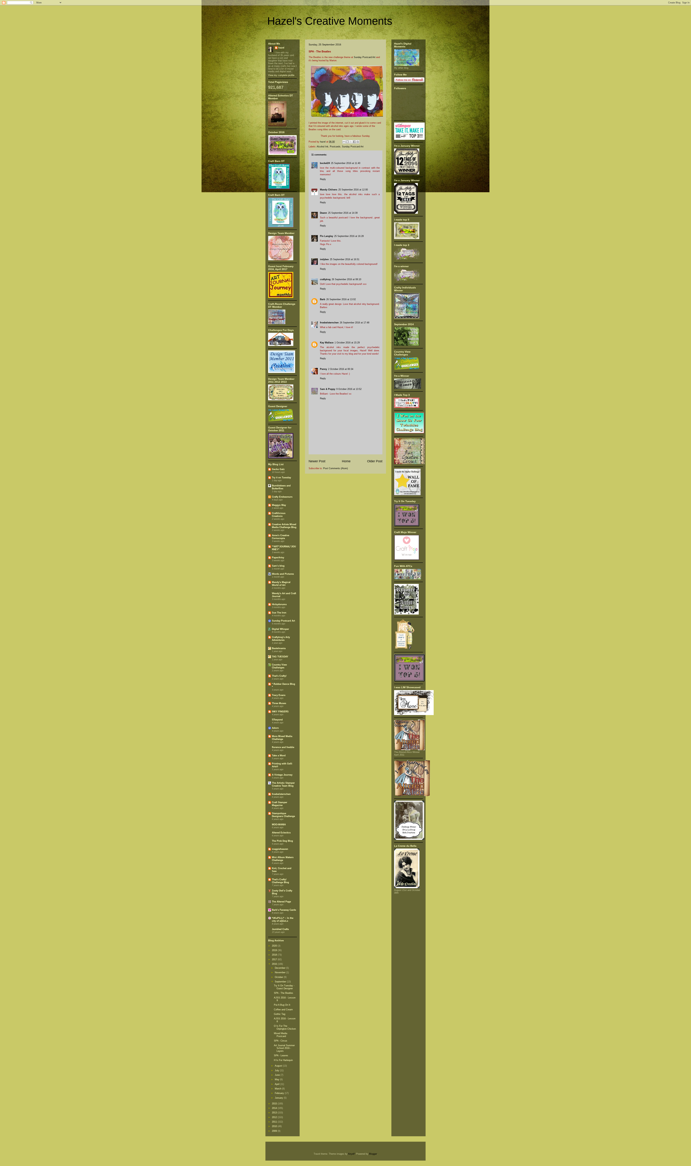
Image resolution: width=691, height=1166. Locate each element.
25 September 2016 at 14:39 (343, 213)
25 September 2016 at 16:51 (344, 259)
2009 (275, 1131)
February (280, 1093)
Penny (323, 369)
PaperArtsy (278, 557)
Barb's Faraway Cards (284, 910)
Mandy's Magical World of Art (281, 583)
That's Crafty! (279, 676)
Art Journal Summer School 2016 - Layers (284, 1048)
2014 (275, 1108)
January (279, 1097)
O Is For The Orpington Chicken (285, 1027)
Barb (322, 299)
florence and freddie (283, 747)
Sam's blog (278, 565)
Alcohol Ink (322, 146)
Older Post (374, 461)
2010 (275, 1126)
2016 (275, 964)
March (278, 1088)
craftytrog (325, 279)
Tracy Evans (278, 695)
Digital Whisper (280, 629)
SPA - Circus (280, 1040)
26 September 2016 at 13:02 (341, 299)
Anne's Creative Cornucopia (280, 537)
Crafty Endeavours (282, 496)
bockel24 (325, 163)
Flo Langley (326, 236)
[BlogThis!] (347, 142)
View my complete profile (281, 75)
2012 (275, 1117)
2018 (275, 954)
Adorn (275, 728)
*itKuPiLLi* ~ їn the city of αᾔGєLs (282, 919)
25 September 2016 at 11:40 (345, 163)
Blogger (373, 1153)
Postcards (335, 146)
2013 (275, 1112)
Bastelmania (279, 648)
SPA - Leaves (281, 1055)
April (277, 1084)
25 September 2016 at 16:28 (349, 236)
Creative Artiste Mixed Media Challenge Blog (284, 526)
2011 (275, 1121)
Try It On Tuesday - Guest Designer (284, 987)
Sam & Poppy (327, 389)
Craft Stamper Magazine (279, 804)
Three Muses (279, 703)
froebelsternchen (329, 322)
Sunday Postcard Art (364, 57)
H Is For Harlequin (283, 1060)
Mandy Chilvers (328, 189)
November (280, 972)
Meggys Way (279, 505)
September (281, 981)
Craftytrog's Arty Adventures (281, 638)
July (277, 1070)
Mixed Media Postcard (280, 1035)
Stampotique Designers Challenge (283, 815)
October (279, 977)
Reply (323, 179)
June (278, 1075)
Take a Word (279, 755)
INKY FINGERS (280, 711)
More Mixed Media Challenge (282, 737)
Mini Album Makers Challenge (282, 859)
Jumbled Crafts (280, 929)
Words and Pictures (283, 574)
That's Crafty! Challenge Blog (280, 881)
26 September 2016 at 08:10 (346, 279)
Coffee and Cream (283, 1009)
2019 (275, 950)
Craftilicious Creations (278, 514)
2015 (275, 1103)
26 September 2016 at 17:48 (354, 322)
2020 (275, 945)
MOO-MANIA (279, 824)
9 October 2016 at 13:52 (349, 389)
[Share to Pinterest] (358, 142)
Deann (323, 213)
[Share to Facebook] (354, 142)
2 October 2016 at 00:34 (340, 369)
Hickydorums (279, 604)
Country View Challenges (279, 666)
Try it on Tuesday (281, 477)
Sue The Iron (279, 612)
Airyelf (351, 1153)
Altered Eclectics (281, 832)
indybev (324, 259)
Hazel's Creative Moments (329, 21)
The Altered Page (281, 901)
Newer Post (317, 461)
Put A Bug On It (282, 1004)
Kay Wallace (326, 342)
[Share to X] (351, 142)
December (280, 968)
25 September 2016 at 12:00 (353, 189)
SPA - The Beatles (283, 993)
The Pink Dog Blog (282, 841)
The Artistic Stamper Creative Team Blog (283, 784)
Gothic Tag (279, 1014)
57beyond (277, 719)
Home (346, 461)
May (277, 1079)
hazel (281, 47)
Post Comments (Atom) (335, 468)
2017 (275, 959)
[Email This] (344, 142)
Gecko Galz (278, 469)
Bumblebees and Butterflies (281, 487)
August (279, 1065)
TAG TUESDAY (280, 656)
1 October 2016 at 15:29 (347, 342)
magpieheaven (280, 849)
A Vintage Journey (282, 774)
